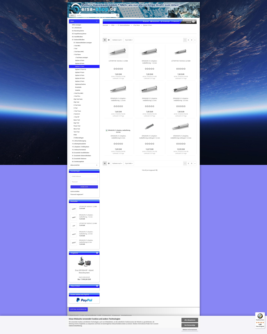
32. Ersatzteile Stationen (79, 158)
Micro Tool (77, 129)
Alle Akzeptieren (189, 320)
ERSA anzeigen (76, 25)
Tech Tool (76, 132)
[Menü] (263, 313)
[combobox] (117, 40)
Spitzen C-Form (79, 66)
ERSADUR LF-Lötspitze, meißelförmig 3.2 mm (149, 99)
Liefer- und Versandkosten (88, 315)
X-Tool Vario (77, 105)
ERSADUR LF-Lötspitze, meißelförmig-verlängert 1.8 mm (181, 137)
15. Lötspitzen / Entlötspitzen (80, 147)
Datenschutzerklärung (75, 326)
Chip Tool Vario (78, 99)
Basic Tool (77, 120)
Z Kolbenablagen (79, 138)
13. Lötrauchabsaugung (79, 141)
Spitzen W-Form (80, 78)
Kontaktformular (127, 315)
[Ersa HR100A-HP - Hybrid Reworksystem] (84, 261)
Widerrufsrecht (74, 315)
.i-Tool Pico (77, 96)
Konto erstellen (75, 191)
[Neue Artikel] (97, 286)
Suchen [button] (146, 21)
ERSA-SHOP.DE (75, 165)
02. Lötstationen (77, 28)
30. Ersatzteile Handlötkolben (80, 152)
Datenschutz (107, 315)
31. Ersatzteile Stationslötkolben (81, 155)
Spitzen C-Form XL (80, 69)
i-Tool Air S (77, 114)
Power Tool (77, 126)
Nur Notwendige (190, 325)
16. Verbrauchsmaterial (79, 149)
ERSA (72, 21)
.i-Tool (75, 48)
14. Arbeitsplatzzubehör (79, 144)
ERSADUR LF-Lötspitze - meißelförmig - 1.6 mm (149, 62)
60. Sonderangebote (78, 161)
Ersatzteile (78, 87)
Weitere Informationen (190, 329)
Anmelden (84, 187)
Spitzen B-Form (79, 63)
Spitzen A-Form (79, 60)
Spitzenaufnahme (80, 84)
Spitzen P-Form (79, 72)
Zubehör (77, 90)
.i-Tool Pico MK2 (78, 93)
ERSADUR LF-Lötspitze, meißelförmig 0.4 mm (118, 137)
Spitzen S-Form (79, 75)
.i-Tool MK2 (77, 45)
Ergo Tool (76, 123)
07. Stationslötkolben (78, 39)
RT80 (75, 135)
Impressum (116, 315)
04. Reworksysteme (78, 31)
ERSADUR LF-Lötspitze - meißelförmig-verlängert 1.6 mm (149, 137)
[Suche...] (117, 15)
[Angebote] (97, 253)
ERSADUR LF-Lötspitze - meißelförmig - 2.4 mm (118, 99)
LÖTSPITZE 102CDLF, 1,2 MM (118, 61)
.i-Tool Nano (77, 54)
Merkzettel (176, 21)
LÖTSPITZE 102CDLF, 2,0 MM (180, 61)
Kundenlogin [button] (166, 21)
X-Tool (75, 108)
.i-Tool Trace (77, 111)
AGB (99, 315)
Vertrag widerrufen (78, 309)
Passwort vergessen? (77, 194)
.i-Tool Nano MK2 (79, 51)
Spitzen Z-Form (79, 81)
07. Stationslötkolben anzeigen (83, 42)
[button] (155, 21)
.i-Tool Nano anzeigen (81, 57)
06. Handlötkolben (77, 36)
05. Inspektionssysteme (79, 33)
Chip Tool (76, 102)
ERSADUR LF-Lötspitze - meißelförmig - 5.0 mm (181, 99)
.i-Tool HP (76, 117)
